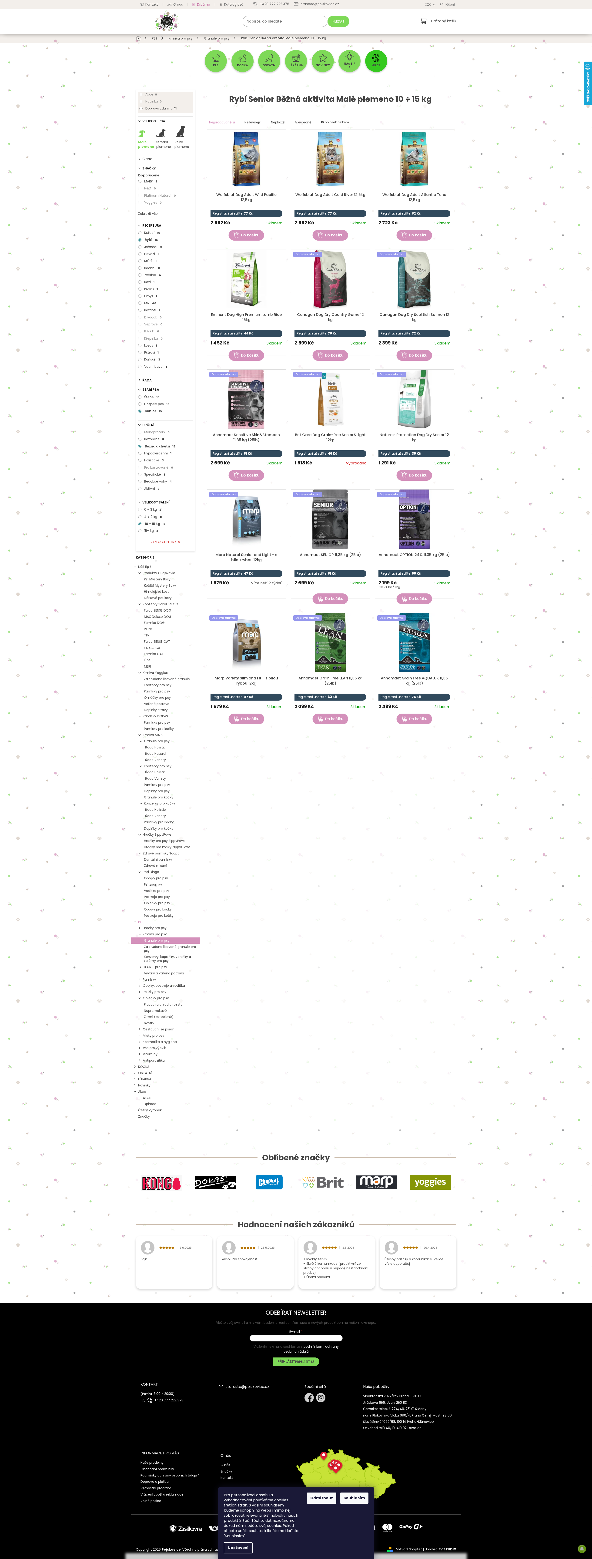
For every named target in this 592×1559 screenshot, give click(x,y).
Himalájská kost (156, 591)
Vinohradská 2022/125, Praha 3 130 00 (392, 1396)
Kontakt (151, 4)
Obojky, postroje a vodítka (164, 985)
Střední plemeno (163, 144)
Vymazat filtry (163, 542)
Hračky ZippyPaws (157, 834)
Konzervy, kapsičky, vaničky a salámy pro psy (167, 958)
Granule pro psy (157, 741)
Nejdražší (278, 122)
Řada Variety (155, 760)
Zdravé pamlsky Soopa (161, 853)
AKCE (147, 1098)
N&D (150, 188)
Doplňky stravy (156, 710)
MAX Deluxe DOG (157, 616)
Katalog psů (233, 4)
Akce (151, 94)
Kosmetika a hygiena (160, 1041)
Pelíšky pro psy (154, 992)
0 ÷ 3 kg (153, 509)
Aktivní (151, 488)
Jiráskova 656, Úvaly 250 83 (385, 1402)
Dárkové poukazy (158, 598)
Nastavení (238, 1547)
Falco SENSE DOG (157, 610)
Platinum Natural (160, 195)
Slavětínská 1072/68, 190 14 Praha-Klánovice (398, 1421)
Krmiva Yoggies (155, 672)
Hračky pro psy (155, 928)
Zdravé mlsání (155, 865)
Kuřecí (152, 232)
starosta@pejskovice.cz (247, 1387)
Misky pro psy (153, 1035)
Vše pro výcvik (154, 1048)
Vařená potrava (156, 704)
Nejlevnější (252, 122)
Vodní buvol (155, 366)
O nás (178, 4)
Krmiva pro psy (155, 934)
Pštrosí (151, 352)
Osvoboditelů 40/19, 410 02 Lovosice (392, 1428)
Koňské (152, 359)
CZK (428, 4)
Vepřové (153, 324)
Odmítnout (321, 1498)
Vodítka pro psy (156, 890)
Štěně (151, 397)
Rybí (151, 239)
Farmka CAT (154, 654)
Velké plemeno (181, 144)
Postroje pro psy (157, 896)
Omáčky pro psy (157, 697)
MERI (147, 666)
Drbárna (203, 4)
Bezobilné (154, 439)
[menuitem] (216, 61)
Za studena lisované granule (167, 679)
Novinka (153, 101)
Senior (153, 411)
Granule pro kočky (158, 797)
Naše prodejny (152, 1462)
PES (141, 922)
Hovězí (151, 254)
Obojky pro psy (156, 878)
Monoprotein (157, 432)
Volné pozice (150, 1501)
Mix (150, 303)
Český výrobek (150, 1110)
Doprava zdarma (161, 108)
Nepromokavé (155, 1010)
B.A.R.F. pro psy (155, 967)
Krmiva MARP (153, 735)
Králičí (151, 289)
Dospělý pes (157, 404)
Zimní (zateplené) (159, 1016)
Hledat (338, 21)
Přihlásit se (304, 1361)
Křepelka (153, 338)
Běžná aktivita (160, 446)
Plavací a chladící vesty (163, 1004)
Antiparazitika (154, 1060)
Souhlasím (354, 1498)
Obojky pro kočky (158, 909)
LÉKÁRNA (144, 1079)
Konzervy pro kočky (159, 803)
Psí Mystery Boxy (157, 579)
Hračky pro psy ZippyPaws (164, 840)
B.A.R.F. (151, 331)
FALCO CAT (153, 647)
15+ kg (151, 530)
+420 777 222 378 (169, 1400)
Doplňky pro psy (157, 791)
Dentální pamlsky (158, 859)
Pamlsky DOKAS (155, 716)
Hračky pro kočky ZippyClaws (167, 847)
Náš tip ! (144, 566)
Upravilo (440, 1549)
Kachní (152, 268)
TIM (147, 635)
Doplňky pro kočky (158, 828)
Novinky (144, 1085)
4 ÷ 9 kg (153, 516)
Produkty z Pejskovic (159, 573)
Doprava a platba (154, 1481)
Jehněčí (153, 247)
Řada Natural (155, 753)
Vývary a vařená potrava (164, 973)
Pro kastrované (158, 467)
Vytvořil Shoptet (409, 1549)
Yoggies (153, 202)
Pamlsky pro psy (157, 691)
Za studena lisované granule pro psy (170, 948)
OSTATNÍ (145, 1073)
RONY (148, 629)
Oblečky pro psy (157, 903)
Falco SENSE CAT (157, 641)
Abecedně (303, 122)
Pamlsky (149, 979)
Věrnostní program (155, 1488)
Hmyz (150, 296)
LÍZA (147, 660)
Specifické (154, 474)
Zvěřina (152, 275)
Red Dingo (151, 872)
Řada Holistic (155, 747)
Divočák (153, 317)
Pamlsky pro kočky (159, 728)
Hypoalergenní (157, 453)
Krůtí (150, 260)
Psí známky (153, 884)
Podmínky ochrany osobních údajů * (170, 1475)
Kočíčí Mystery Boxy (160, 585)
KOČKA (143, 1066)
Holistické (154, 460)
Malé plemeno (146, 144)
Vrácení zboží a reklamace (162, 1494)
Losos (150, 345)
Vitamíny (150, 1054)
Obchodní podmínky (157, 1469)
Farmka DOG (154, 622)
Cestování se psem (158, 1029)
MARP (150, 181)
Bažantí (152, 310)
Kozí (149, 282)
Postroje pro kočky (159, 915)
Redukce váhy (158, 481)
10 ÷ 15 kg (155, 523)
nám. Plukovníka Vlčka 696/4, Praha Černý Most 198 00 (407, 1415)
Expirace (149, 1104)
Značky (144, 1116)
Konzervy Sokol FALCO (160, 604)
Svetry (149, 1023)
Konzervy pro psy (157, 685)
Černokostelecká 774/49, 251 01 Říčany (394, 1409)
